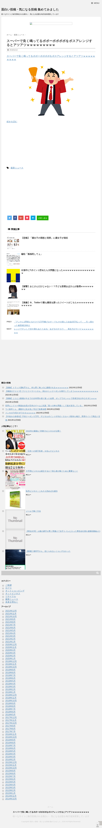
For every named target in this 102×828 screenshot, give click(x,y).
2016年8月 (10, 743)
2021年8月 (10, 622)
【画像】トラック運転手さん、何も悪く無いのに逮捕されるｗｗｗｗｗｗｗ (37, 387)
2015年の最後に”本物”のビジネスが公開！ (43, 431)
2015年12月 (11, 762)
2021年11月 (10, 614)
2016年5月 (10, 751)
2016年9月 (10, 740)
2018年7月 (10, 709)
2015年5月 (10, 782)
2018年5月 (10, 715)
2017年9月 (10, 726)
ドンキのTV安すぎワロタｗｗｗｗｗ (20, 413)
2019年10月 (11, 667)
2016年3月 (10, 757)
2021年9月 (10, 619)
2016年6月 (10, 748)
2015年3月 (10, 787)
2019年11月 (10, 664)
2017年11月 (10, 720)
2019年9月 (10, 670)
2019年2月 (10, 689)
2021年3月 (10, 636)
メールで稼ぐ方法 (33, 511)
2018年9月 (10, 703)
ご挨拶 (8, 585)
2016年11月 (10, 734)
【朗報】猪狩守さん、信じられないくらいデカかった (48, 551)
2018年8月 (10, 706)
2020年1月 (10, 658)
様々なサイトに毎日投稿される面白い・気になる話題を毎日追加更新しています (51, 816)
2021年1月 (10, 642)
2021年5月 (10, 630)
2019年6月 (10, 678)
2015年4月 (10, 785)
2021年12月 (11, 611)
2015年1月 (10, 793)
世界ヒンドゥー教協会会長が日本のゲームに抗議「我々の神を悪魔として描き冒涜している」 (44, 406)
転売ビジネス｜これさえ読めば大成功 (42, 491)
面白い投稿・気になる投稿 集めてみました (30, 9)
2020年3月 (10, 653)
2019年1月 (10, 692)
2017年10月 (11, 723)
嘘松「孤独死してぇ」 (31, 254)
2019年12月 (11, 661)
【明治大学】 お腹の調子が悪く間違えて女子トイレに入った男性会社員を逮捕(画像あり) (63, 531)
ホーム (50, 807)
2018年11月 (10, 698)
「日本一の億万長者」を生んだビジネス (42, 451)
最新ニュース (17, 168)
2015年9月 (10, 771)
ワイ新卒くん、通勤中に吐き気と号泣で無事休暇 (25, 409)
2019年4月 (10, 684)
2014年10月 (11, 799)
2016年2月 (10, 759)
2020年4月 (10, 650)
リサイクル (10, 596)
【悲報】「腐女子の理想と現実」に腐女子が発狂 (44, 238)
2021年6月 (10, 628)
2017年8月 (10, 729)
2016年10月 (11, 737)
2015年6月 (10, 779)
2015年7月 (10, 776)
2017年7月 (10, 731)
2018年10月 (11, 700)
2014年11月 (10, 796)
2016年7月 (10, 745)
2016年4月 (10, 754)
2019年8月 (10, 672)
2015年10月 (11, 768)
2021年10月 (11, 616)
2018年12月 (11, 695)
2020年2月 (10, 656)
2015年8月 (10, 773)
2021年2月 (10, 639)
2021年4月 (10, 633)
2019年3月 (10, 686)
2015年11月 (10, 765)
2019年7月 (10, 675)
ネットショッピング (14, 591)
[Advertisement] (51, 145)
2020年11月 (10, 647)
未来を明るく (11, 602)
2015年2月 (10, 790)
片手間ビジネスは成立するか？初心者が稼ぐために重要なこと (52, 471)
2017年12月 (11, 717)
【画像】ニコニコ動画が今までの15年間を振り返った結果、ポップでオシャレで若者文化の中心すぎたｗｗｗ (51, 398)
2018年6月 (10, 712)
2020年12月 (11, 644)
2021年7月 (10, 625)
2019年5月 (10, 681)
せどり (8, 588)
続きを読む (12, 121)
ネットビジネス (12, 593)
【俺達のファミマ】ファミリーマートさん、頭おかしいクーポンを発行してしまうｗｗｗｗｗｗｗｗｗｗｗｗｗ (51, 391)
